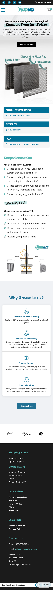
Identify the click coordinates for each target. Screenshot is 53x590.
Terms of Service (17, 525)
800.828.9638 (44, 2)
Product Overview (18, 497)
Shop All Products (26, 44)
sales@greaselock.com (26, 549)
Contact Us (26, 405)
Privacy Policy (16, 529)
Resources (14, 510)
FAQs (11, 507)
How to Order (15, 504)
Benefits (13, 500)
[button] (3, 10)
